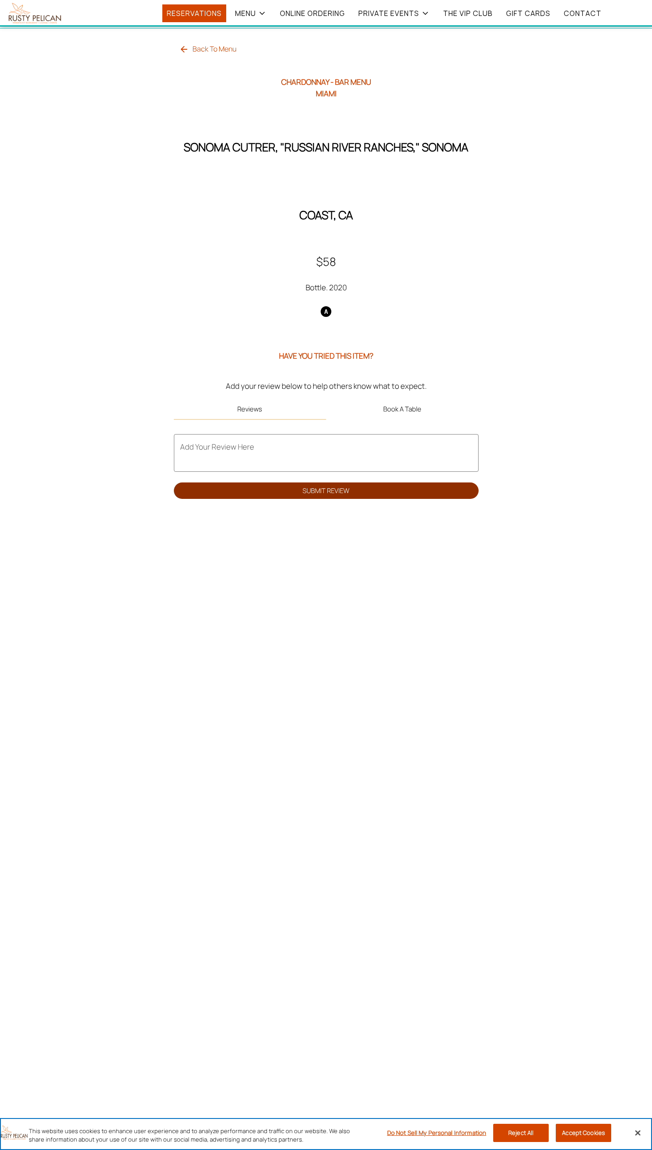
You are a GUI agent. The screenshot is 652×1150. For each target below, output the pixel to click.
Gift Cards (528, 13)
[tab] (250, 409)
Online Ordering (312, 13)
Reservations (194, 13)
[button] (251, 13)
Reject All (521, 1133)
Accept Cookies (583, 1133)
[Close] (638, 1133)
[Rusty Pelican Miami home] (47, 13)
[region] (326, 1134)
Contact (582, 13)
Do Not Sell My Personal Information (437, 1133)
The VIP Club (468, 13)
